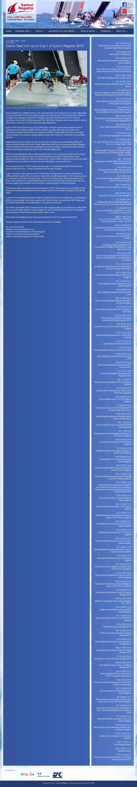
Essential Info (22, 31)
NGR (93, 783)
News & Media (88, 31)
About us (120, 31)
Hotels (39, 31)
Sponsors (105, 31)
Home (8, 31)
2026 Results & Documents (61, 31)
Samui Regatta (61, 783)
